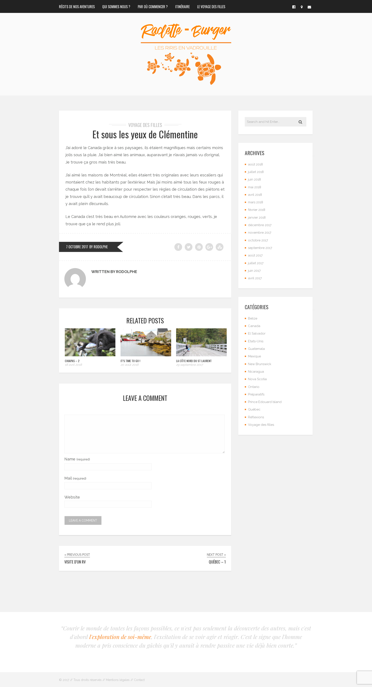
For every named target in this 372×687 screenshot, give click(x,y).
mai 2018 (254, 187)
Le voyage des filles (211, 6)
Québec (254, 409)
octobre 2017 (258, 240)
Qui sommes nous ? (116, 6)
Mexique (254, 356)
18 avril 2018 (73, 364)
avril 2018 (255, 195)
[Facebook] (294, 6)
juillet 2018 (256, 172)
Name (77, 459)
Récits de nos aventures (77, 6)
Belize (252, 318)
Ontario (253, 387)
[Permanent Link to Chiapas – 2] (90, 355)
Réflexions (256, 417)
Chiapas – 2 (72, 360)
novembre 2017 (259, 233)
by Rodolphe (98, 246)
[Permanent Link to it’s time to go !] (146, 355)
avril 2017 (255, 278)
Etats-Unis (255, 341)
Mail (75, 478)
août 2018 (255, 164)
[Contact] (309, 6)
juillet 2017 (256, 263)
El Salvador (256, 333)
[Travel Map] (301, 6)
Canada (254, 326)
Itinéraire (182, 6)
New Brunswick (259, 364)
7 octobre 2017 (77, 246)
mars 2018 (255, 202)
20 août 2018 (129, 364)
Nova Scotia (257, 379)
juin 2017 (254, 271)
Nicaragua (256, 372)
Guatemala (256, 349)
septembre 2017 (260, 248)
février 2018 (256, 210)
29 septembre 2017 (189, 364)
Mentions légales (118, 680)
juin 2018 (254, 179)
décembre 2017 (259, 225)
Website (72, 497)
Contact (139, 680)
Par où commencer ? (153, 6)
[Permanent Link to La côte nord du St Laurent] (201, 355)
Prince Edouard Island (265, 402)
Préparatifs (256, 394)
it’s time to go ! (130, 360)
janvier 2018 (257, 217)
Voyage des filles (145, 124)
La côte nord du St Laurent (194, 360)
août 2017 (255, 255)
